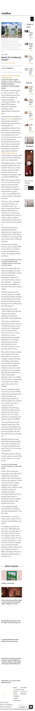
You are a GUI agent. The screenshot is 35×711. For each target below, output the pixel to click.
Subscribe (23, 694)
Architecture (10, 68)
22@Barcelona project (8, 153)
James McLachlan (10, 63)
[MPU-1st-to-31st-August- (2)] (29, 140)
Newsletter (23, 687)
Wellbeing (16, 696)
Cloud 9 (9, 119)
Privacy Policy (4, 702)
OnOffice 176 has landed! (7, 583)
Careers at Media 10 (5, 707)
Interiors (15, 692)
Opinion (15, 698)
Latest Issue (23, 692)
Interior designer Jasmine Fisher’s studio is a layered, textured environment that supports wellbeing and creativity (11, 602)
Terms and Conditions (6, 705)
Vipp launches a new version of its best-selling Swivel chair (11, 681)
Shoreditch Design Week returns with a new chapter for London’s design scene (10, 621)
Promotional (16, 700)
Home (15, 687)
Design (15, 694)
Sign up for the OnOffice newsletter (29, 183)
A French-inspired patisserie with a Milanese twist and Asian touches (10, 640)
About (22, 689)
